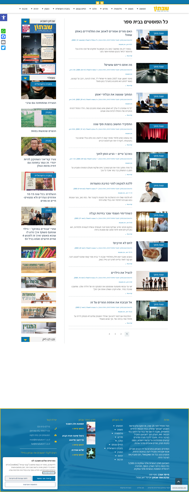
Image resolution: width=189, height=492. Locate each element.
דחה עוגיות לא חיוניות (18, 478)
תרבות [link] (24, 8)
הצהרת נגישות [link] (125, 487)
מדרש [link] (105, 8)
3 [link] (115, 334)
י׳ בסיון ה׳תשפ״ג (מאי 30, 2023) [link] (87, 159)
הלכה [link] (94, 8)
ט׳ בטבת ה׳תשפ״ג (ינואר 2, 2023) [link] (87, 307)
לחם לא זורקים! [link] (122, 243)
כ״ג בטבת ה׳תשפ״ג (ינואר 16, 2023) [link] (86, 278)
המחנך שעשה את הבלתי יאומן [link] (113, 94)
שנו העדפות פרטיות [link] (179, 487)
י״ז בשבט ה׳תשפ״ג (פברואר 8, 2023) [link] (86, 189)
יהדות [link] (36, 8)
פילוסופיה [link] (118, 8)
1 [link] (127, 334)
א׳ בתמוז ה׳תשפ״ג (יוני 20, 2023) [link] (87, 99)
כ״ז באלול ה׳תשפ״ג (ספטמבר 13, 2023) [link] (85, 40)
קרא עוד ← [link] (128, 56)
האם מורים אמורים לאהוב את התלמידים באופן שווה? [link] (103, 33)
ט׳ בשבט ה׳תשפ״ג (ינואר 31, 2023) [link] (86, 218)
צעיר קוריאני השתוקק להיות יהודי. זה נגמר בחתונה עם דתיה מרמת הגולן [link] (40, 162)
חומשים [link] (142, 8)
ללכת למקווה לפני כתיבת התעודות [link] (111, 183)
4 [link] (109, 334)
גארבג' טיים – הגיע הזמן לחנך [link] (114, 154)
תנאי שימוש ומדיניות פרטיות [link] (159, 487)
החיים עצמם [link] (81, 8)
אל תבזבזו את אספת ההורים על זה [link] (111, 302)
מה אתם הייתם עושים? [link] (118, 65)
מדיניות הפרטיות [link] (48, 472)
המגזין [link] (47, 8)
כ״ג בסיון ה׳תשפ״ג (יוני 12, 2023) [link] (87, 129)
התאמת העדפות (30, 484)
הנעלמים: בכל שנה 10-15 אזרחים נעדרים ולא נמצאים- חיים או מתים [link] (39, 197)
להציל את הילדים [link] (121, 273)
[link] (3, 17)
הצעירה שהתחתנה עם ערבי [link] (40, 103)
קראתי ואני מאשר (44, 478)
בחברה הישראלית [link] (62, 8)
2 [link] (121, 334)
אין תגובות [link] (122, 44)
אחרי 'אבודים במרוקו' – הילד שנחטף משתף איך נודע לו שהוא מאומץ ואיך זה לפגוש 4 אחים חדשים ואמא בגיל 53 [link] (39, 234)
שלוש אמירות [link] (78, 450)
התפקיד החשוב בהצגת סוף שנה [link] (112, 124)
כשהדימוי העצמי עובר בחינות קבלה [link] (110, 213)
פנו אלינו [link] (140, 487)
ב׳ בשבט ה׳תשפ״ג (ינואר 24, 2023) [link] (86, 248)
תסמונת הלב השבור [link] (75, 423)
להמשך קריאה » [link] (78, 428)
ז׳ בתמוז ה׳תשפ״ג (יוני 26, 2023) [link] (87, 70)
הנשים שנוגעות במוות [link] (43, 131)
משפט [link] (130, 8)
